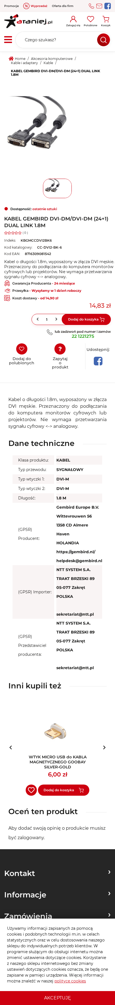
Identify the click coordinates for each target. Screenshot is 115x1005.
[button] (57, 319)
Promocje (11, 6)
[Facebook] (98, 361)
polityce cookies (70, 981)
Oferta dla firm (62, 6)
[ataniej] (28, 19)
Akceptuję (57, 998)
